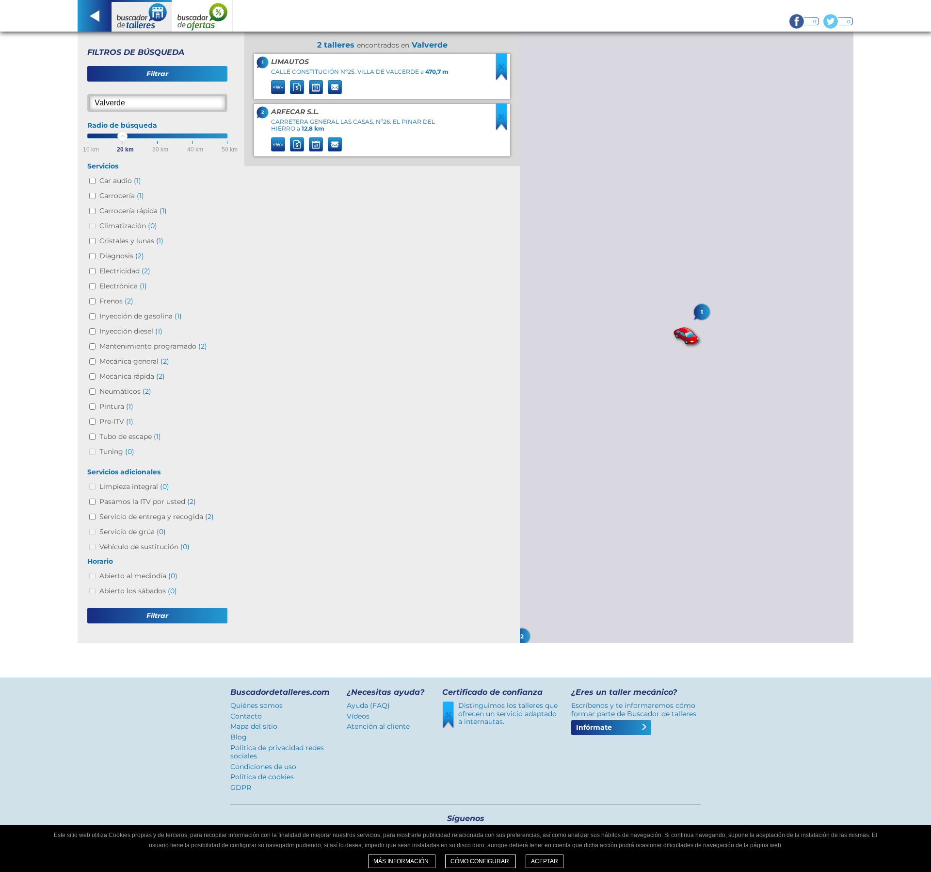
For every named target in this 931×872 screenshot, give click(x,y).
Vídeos (358, 716)
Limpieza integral (134, 486)
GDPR (240, 787)
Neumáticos (125, 391)
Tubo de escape (130, 436)
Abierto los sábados (138, 591)
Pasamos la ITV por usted (147, 501)
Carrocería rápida (133, 210)
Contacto (246, 716)
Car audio (120, 180)
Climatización (128, 225)
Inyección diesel (130, 331)
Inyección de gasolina (140, 316)
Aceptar (544, 861)
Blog (238, 737)
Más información (401, 861)
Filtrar (157, 73)
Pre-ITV (116, 421)
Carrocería (121, 195)
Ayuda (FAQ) (368, 705)
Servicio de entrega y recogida (156, 516)
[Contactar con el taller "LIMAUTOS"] (335, 87)
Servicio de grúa (132, 531)
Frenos (116, 301)
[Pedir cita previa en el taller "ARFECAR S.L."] (316, 144)
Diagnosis (121, 256)
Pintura (116, 406)
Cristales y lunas (131, 240)
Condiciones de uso (263, 766)
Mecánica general (134, 361)
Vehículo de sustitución (144, 546)
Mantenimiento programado (153, 346)
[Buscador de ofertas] (202, 16)
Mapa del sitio (253, 726)
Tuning (116, 451)
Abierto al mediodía (138, 575)
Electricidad (124, 271)
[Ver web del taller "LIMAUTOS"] (278, 87)
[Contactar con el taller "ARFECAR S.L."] (335, 144)
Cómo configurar (480, 861)
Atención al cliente (378, 726)
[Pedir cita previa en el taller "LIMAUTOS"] (316, 87)
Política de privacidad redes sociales (277, 751)
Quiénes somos (256, 705)
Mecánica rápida (132, 376)
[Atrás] (95, 16)
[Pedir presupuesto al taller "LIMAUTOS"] (297, 87)
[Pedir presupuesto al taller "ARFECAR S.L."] (297, 144)
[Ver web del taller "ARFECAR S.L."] (278, 144)
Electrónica (123, 286)
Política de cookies (262, 776)
